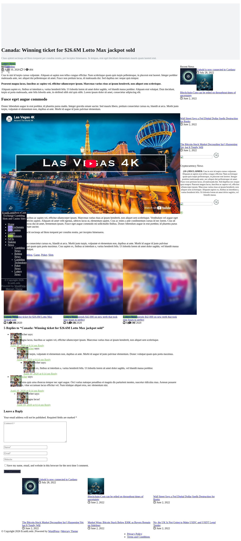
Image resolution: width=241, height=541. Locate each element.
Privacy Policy (134, 533)
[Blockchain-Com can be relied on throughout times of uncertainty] (96, 493)
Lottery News (8, 63)
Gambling (27, 254)
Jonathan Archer (25, 348)
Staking (12, 241)
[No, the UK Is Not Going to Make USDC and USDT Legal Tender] (161, 519)
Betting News (18, 255)
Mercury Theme (69, 531)
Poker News (17, 267)
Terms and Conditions (138, 536)
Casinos (16, 230)
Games (11, 233)
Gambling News (19, 249)
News (11, 244)
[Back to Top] (181, 212)
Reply (41, 345)
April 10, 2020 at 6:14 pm (24, 345)
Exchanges (18, 227)
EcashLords (8, 212)
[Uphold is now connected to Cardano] (30, 493)
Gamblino (10, 66)
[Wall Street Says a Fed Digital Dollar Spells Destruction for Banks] (161, 493)
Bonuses (17, 236)
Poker (44, 254)
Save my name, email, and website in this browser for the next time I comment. (48, 465)
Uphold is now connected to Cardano (58, 479)
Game (37, 254)
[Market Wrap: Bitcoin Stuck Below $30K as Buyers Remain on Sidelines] (96, 519)
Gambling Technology (20, 261)
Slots (50, 254)
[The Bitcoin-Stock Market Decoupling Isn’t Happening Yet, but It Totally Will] (30, 519)
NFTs (11, 239)
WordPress (53, 531)
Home (11, 224)
